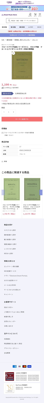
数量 (3, 108)
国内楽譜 (4, 27)
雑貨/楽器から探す (10, 244)
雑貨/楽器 (22, 27)
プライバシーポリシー (11, 348)
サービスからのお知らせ (12, 290)
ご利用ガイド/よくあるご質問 (14, 312)
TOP (3, 40)
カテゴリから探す (10, 230)
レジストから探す (10, 249)
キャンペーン (8, 294)
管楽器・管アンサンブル (22, 40)
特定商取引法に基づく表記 (13, 344)
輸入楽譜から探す (10, 239)
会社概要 (7, 353)
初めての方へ (8, 307)
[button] (39, 14)
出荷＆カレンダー (10, 321)
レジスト (30, 27)
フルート (35, 40)
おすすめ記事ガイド (10, 280)
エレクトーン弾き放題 (11, 266)
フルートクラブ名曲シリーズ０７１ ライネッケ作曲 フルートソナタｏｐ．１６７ (12, 207)
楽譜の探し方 (8, 317)
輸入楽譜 (13, 27)
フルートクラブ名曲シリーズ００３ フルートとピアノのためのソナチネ (31, 207)
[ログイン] (30, 14)
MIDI (40, 27)
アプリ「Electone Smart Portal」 (16, 276)
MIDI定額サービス (10, 271)
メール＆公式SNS (10, 285)
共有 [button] (5, 161)
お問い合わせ (8, 326)
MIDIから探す (8, 253)
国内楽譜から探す (10, 235)
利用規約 (7, 339)
